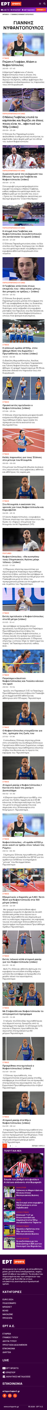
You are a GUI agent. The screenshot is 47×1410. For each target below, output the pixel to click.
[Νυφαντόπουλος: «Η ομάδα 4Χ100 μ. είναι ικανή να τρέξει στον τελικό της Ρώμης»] (23, 825)
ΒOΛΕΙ (5, 1310)
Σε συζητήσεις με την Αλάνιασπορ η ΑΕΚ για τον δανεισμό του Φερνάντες (29, 1244)
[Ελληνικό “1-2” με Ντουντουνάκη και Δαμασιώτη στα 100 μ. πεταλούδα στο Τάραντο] (9, 1216)
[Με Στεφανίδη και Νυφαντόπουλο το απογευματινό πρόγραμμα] (23, 994)
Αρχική (6, 14)
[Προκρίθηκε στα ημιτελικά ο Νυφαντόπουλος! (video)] (23, 1048)
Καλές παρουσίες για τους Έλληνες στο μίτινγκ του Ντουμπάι (22, 459)
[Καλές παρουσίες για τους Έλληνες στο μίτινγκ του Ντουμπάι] (23, 440)
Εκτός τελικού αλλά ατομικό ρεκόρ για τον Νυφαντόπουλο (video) (22, 960)
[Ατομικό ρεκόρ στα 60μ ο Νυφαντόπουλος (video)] (23, 1103)
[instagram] (10, 1396)
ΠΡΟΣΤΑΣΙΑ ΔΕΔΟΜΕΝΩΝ (15, 1344)
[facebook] (5, 1396)
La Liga (7, 1176)
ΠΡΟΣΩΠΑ (7, 1318)
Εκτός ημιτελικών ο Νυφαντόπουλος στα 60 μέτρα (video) (23, 618)
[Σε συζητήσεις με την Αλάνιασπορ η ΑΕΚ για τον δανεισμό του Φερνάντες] (9, 1242)
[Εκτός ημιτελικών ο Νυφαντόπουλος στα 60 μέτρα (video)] (23, 599)
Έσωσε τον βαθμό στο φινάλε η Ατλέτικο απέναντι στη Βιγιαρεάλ (22, 1181)
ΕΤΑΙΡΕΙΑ (7, 1333)
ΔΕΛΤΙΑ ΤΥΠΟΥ (10, 1341)
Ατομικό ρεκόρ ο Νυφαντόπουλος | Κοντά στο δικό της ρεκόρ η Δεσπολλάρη (22, 787)
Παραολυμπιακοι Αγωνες (14, 113)
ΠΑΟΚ (18, 1200)
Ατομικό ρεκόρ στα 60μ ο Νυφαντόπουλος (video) (17, 1121)
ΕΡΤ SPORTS (12, 1368)
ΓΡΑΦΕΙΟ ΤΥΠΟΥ (10, 1337)
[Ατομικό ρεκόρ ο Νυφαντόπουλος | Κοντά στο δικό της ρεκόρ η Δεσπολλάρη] (23, 768)
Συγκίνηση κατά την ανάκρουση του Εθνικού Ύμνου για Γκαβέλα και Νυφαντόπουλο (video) (23, 176)
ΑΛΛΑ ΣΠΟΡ (21, 1187)
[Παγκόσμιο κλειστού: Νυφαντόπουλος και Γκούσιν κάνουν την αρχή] (23, 661)
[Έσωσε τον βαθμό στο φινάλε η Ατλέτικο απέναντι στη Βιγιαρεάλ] (23, 1165)
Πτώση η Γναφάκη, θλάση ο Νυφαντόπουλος (20, 63)
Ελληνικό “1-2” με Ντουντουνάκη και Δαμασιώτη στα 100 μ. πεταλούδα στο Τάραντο (28, 1219)
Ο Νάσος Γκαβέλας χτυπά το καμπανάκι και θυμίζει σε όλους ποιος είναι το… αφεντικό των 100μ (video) (23, 122)
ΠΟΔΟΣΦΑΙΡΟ (9, 1303)
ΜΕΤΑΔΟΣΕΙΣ (29, 10)
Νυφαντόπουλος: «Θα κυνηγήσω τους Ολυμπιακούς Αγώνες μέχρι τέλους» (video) (21, 559)
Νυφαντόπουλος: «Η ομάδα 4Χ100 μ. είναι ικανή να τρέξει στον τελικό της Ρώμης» (23, 845)
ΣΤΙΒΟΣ (6, 58)
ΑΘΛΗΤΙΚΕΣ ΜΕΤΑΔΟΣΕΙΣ (18, 1376)
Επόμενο (16, 1145)
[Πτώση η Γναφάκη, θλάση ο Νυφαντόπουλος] (23, 44)
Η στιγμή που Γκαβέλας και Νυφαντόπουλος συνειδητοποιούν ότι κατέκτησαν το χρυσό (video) (22, 234)
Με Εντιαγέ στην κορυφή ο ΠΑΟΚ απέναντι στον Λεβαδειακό (29, 1205)
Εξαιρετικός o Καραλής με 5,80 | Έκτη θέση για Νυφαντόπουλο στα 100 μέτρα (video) (23, 899)
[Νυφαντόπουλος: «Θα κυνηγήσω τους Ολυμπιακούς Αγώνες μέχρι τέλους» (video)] (23, 539)
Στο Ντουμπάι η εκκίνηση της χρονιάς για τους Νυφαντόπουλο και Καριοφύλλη (23, 507)
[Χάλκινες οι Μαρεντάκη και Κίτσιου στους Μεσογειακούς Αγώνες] (9, 1191)
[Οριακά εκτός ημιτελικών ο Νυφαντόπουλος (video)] (23, 388)
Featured (7, 553)
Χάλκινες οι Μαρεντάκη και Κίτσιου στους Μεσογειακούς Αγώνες (29, 1193)
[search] (44, 4)
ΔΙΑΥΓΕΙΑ (7, 1352)
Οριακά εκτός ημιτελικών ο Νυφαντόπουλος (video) (18, 407)
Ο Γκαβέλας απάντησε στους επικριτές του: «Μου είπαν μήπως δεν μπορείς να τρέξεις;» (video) (21, 288)
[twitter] (15, 1396)
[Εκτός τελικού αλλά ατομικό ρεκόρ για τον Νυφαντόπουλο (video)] (23, 942)
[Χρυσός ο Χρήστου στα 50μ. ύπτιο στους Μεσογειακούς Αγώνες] (9, 1230)
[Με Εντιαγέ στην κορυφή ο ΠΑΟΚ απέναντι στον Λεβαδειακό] (9, 1204)
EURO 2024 (8, 1299)
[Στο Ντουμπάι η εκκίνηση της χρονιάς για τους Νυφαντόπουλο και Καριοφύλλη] (23, 487)
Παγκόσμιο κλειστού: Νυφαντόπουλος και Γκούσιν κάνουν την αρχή (23, 681)
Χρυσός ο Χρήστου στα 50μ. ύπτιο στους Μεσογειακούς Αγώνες (27, 1231)
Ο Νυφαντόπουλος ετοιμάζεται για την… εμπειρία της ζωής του (22, 732)
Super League (22, 1238)
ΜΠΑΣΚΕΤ (7, 1307)
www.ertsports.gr (11, 1407)
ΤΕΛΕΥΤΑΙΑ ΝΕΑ (12, 1150)
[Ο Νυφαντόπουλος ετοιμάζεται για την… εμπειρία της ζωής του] (23, 713)
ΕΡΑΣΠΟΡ (17, 10)
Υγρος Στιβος (22, 1212)
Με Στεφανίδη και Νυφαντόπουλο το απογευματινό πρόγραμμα (23, 1012)
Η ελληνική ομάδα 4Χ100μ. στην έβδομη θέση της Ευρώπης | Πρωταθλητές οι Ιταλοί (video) (20, 350)
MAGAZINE (8, 1314)
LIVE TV (6, 10)
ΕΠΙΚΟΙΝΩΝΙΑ (9, 1348)
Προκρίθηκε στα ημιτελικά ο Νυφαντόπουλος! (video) (18, 1067)
